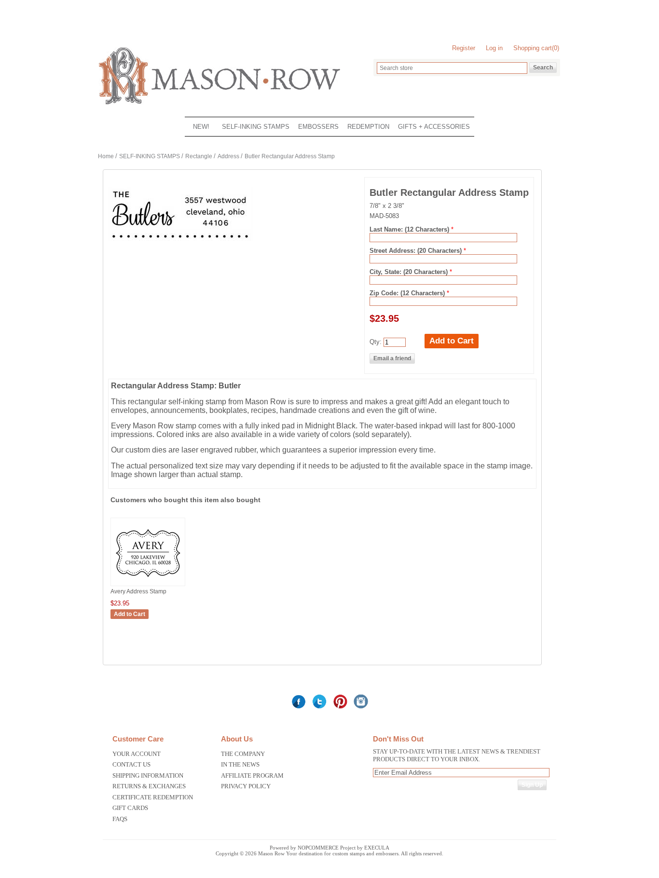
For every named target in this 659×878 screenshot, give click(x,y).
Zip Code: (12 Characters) (408, 293)
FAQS (119, 819)
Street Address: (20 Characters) (417, 250)
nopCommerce (318, 848)
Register (463, 48)
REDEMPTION (368, 126)
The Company (243, 753)
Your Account (136, 753)
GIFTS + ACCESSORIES (434, 126)
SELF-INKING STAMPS (255, 126)
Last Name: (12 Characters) (410, 229)
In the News (240, 764)
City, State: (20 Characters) (410, 271)
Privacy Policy (246, 786)
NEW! (201, 126)
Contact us (131, 764)
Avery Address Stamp (138, 591)
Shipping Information (147, 775)
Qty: (376, 341)
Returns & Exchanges (149, 786)
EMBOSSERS (318, 126)
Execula (376, 848)
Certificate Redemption (152, 797)
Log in (494, 48)
